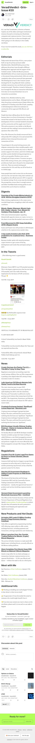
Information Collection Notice (17, 630)
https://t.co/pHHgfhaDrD (8, 315)
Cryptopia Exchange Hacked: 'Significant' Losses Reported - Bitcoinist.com (16, 407)
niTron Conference (16, 569)
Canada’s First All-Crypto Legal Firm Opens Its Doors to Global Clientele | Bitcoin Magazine (17, 456)
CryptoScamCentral (7, 305)
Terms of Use (25, 628)
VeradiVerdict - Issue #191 (8, 676)
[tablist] (8, 648)
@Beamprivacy (6, 323)
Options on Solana (7, 673)
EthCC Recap (5, 684)
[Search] (32, 669)
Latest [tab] (7, 669)
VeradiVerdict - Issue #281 (8, 696)
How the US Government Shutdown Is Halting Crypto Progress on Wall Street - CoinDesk (16, 473)
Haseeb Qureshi (6, 259)
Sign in (31, 2)
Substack (9, 739)
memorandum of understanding (16, 502)
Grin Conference (13, 575)
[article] (17, 677)
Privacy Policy (30, 630)
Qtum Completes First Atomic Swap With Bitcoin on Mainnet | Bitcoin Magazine (16, 550)
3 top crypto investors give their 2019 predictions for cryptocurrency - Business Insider (17, 235)
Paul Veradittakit (9, 13)
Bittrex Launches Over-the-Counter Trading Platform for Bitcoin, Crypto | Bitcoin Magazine (15, 536)
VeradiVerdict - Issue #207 (8, 686)
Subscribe (25, 2)
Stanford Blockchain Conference (17, 579)
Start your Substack (13, 735)
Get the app (25, 735)
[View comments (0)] (8, 19)
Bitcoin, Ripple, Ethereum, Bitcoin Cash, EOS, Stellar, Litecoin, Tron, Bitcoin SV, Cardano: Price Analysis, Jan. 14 (16, 210)
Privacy (20, 729)
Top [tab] (3, 669)
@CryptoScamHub (7, 309)
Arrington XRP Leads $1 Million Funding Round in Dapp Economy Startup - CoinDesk (16, 519)
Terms (24, 729)
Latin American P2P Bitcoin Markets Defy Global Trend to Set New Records (16, 383)
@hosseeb (4, 263)
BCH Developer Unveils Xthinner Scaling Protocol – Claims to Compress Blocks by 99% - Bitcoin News (16, 428)
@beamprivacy (5, 326)
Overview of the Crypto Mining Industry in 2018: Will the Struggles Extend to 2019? (16, 196)
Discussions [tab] (14, 669)
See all (5, 704)
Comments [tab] (5, 648)
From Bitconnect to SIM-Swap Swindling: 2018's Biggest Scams (16, 224)
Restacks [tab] (12, 648)
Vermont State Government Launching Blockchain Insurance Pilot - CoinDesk (15, 494)
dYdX (3, 694)
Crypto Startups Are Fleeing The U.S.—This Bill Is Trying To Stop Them (16, 368)
